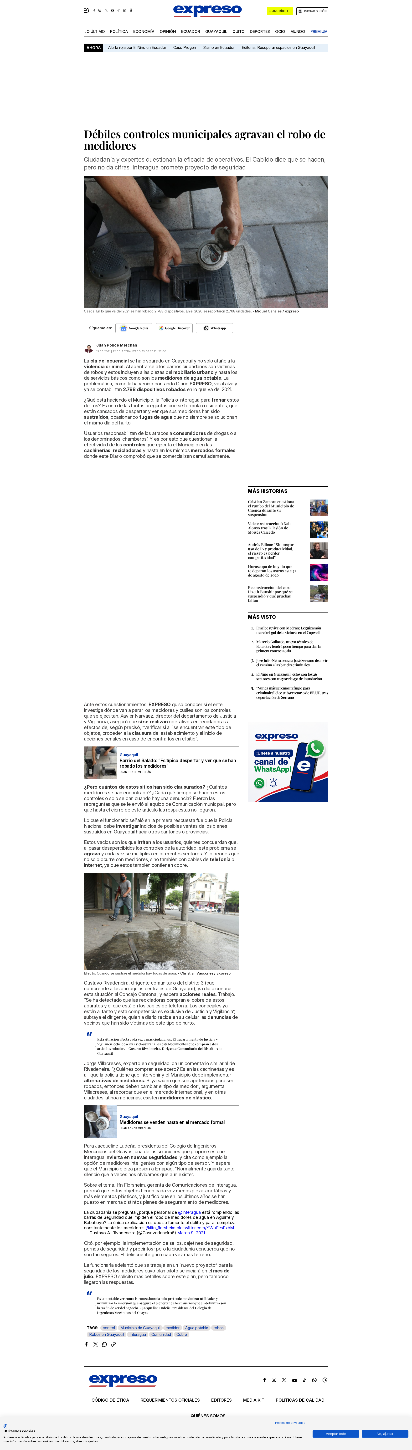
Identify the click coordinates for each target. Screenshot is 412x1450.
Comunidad (161, 1334)
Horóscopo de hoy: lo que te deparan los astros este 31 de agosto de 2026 (272, 570)
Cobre (181, 1334)
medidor (173, 1327)
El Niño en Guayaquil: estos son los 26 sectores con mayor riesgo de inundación (289, 676)
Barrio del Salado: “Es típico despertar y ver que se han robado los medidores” (178, 763)
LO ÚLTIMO (94, 31)
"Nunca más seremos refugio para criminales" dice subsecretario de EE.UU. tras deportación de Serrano (292, 692)
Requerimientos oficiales (170, 1400)
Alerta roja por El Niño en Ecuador (137, 47)
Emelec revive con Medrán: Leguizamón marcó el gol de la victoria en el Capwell (288, 630)
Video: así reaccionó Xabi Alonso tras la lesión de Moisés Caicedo (270, 528)
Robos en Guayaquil (106, 1334)
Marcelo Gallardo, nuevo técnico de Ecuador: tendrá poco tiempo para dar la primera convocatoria (288, 646)
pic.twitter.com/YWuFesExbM (205, 1227)
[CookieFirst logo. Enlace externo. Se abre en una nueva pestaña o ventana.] (5, 1426)
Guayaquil (216, 31)
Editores (221, 1400)
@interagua (189, 1212)
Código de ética (110, 1400)
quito (238, 31)
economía (143, 31)
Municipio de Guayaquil (140, 1327)
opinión (168, 31)
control (109, 1327)
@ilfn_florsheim (160, 1227)
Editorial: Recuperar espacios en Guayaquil (278, 47)
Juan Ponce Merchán (116, 345)
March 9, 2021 (191, 1232)
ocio (280, 31)
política (119, 31)
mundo (297, 31)
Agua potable (196, 1327)
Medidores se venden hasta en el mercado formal (172, 1122)
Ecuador (190, 31)
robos (219, 1327)
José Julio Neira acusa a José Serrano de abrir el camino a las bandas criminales (291, 662)
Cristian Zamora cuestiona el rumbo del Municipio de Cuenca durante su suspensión (271, 508)
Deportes (260, 31)
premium (319, 31)
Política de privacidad (290, 1422)
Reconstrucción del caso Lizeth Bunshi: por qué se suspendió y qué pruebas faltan (270, 594)
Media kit (253, 1400)
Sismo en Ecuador (219, 47)
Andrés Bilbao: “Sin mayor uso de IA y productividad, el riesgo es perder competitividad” (271, 551)
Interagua (137, 1334)
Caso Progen (184, 47)
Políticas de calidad (300, 1400)
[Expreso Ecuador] (123, 1385)
